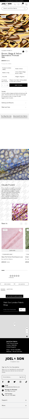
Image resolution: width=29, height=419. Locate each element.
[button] (14, 325)
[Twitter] (14, 382)
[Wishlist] (18, 4)
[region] (14, 326)
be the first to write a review (14, 296)
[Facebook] (3, 382)
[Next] (25, 223)
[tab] (7, 284)
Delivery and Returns (8, 103)
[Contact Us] (15, 4)
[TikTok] (26, 382)
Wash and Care (6, 107)
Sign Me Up (22, 377)
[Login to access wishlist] (26, 51)
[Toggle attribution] (27, 336)
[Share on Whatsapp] (23, 51)
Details (4, 91)
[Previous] (21, 223)
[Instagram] (20, 382)
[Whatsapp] (9, 382)
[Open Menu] (26, 4)
